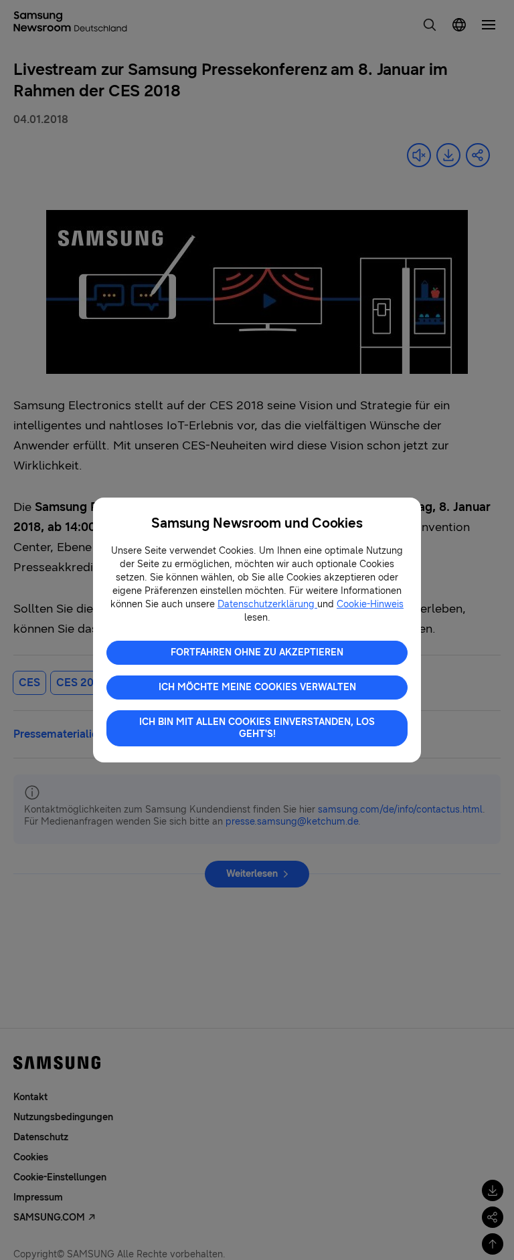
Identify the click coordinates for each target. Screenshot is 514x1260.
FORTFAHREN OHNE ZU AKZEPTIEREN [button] (257, 652)
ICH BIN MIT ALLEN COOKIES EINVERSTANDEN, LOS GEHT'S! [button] (257, 728)
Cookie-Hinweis (370, 604)
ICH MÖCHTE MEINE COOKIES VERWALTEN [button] (257, 687)
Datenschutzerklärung (267, 604)
